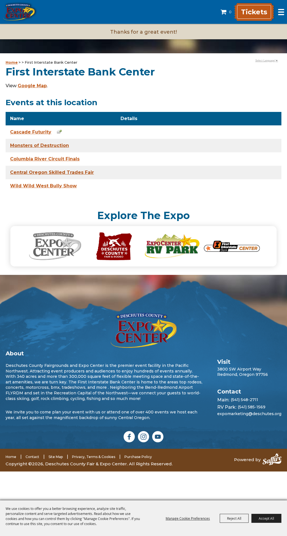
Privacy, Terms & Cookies (93, 457)
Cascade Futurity (30, 132)
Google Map (32, 85)
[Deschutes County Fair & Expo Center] (19, 12)
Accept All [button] (266, 518)
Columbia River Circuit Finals (45, 159)
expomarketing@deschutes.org (249, 413)
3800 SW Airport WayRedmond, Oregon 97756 (242, 372)
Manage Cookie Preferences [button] (188, 518)
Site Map (55, 457)
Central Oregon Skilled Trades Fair (52, 172)
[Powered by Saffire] (272, 459)
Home (12, 62)
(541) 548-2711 (244, 399)
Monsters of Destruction (39, 145)
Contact (32, 457)
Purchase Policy (138, 457)
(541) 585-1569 (251, 407)
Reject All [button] (234, 518)
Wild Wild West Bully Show (43, 185)
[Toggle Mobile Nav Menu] (281, 12)
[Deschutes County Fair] (144, 330)
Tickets (254, 12)
